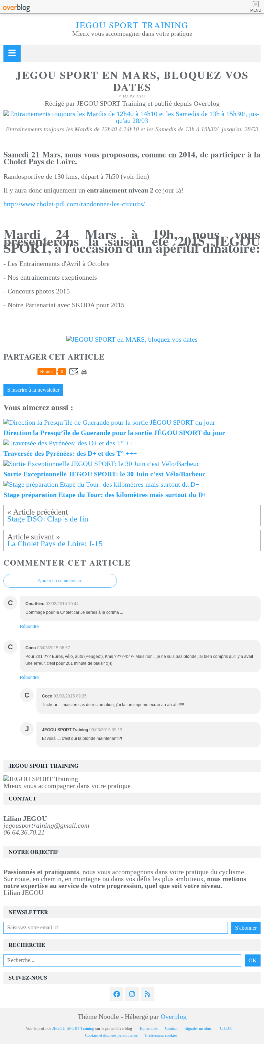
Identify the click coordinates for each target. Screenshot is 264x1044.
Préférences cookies (161, 1035)
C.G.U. (226, 1028)
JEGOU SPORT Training (132, 25)
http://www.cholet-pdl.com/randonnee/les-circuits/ (74, 204)
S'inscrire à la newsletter (33, 390)
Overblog (174, 1016)
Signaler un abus (199, 1028)
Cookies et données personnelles (111, 1035)
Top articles (148, 1028)
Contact (171, 1028)
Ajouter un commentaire (60, 580)
